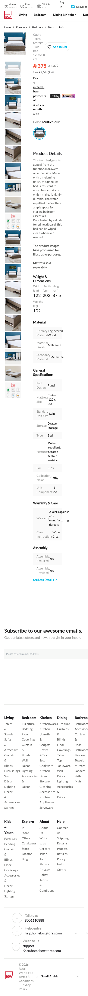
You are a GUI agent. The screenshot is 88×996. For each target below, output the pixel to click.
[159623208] (39, 133)
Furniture (21, 27)
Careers (45, 848)
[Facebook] (76, 933)
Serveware (46, 807)
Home (7, 27)
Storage (9, 807)
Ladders (80, 771)
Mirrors (80, 765)
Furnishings (12, 771)
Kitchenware (48, 724)
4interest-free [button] (38, 87)
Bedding (27, 729)
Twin (61, 27)
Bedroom (37, 27)
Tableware (63, 765)
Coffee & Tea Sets (44, 755)
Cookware (46, 765)
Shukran (45, 864)
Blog (25, 859)
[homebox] (9, 14)
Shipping (63, 838)
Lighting (9, 786)
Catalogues (29, 843)
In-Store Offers (26, 833)
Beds (51, 27)
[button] (57, 46)
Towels (79, 760)
